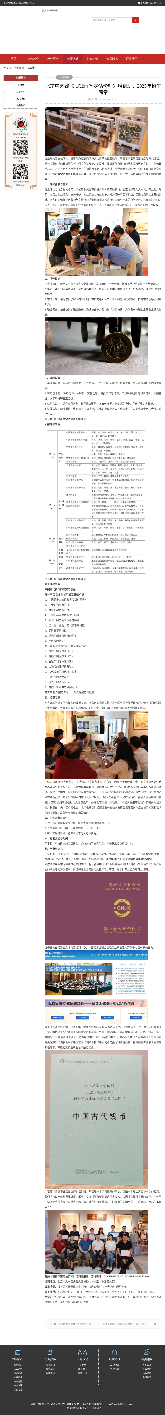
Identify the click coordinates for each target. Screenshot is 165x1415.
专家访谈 (114, 1369)
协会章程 (18, 1369)
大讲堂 (21, 85)
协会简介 (33, 59)
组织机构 (18, 1373)
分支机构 (18, 1377)
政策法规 (20, 98)
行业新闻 (50, 1365)
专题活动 (72, 59)
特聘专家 (18, 1389)
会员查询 (146, 1377)
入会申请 (146, 1365)
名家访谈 (92, 59)
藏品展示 (50, 1369)
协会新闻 (18, 1365)
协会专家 (18, 1385)
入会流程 (146, 1369)
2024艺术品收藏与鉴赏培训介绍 (75, 1324)
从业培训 (32, 68)
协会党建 (18, 1381)
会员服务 (112, 59)
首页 (13, 59)
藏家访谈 (114, 1365)
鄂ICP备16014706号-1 (77, 1408)
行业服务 (53, 59)
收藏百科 (50, 1373)
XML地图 (96, 1408)
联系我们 (132, 59)
